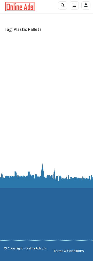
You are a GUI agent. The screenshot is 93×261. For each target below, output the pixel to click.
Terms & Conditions (68, 250)
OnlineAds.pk (35, 248)
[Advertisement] (46, 86)
